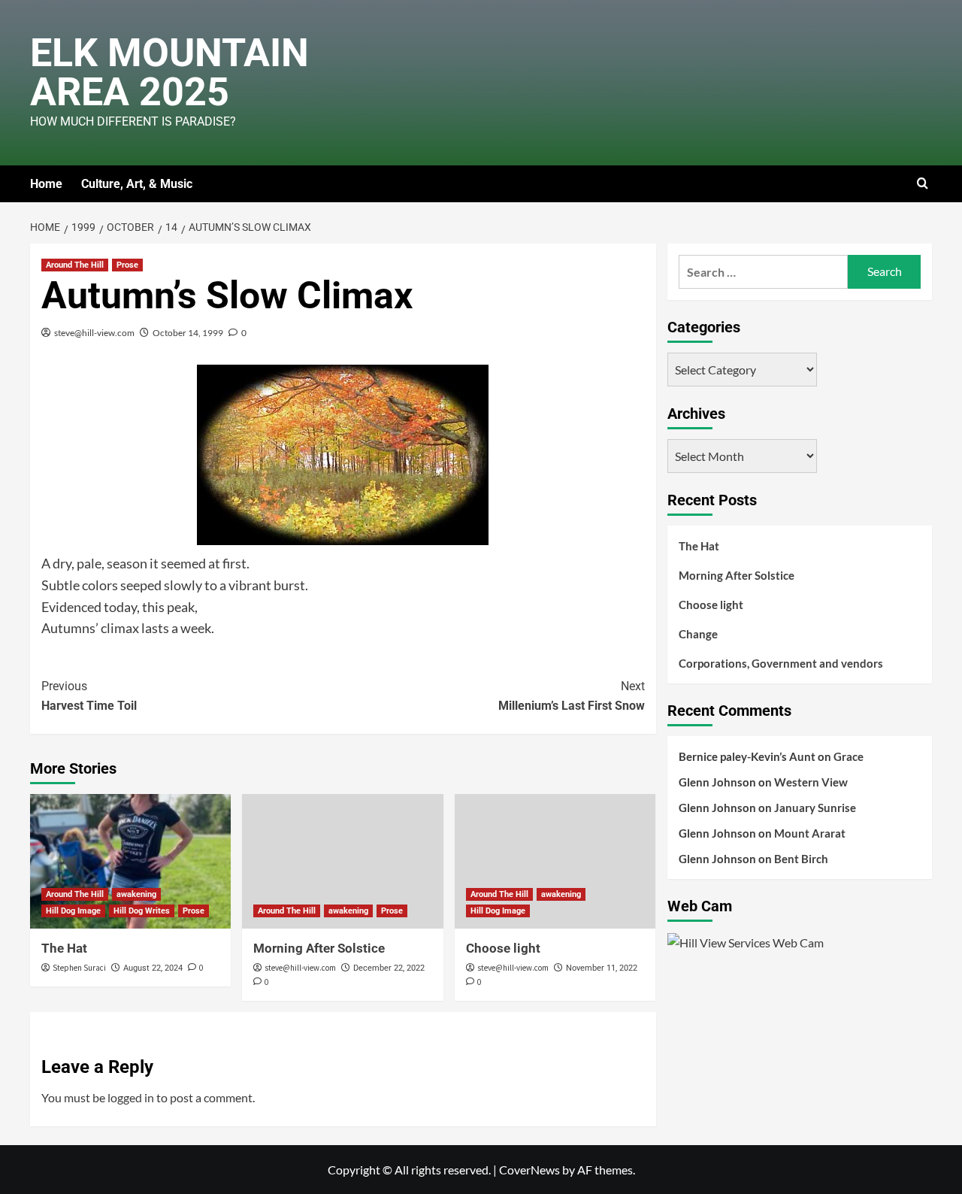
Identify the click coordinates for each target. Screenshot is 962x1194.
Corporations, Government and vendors (781, 663)
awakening (136, 894)
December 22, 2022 (389, 968)
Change (698, 634)
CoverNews (529, 1169)
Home (46, 184)
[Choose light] (555, 861)
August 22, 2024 (153, 968)
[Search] (922, 184)
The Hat (64, 948)
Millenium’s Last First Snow (571, 696)
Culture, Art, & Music (136, 184)
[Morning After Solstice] (342, 861)
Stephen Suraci (79, 967)
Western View (811, 782)
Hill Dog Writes (141, 911)
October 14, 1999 (188, 332)
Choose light (503, 948)
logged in (130, 1097)
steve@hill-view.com (94, 332)
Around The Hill (75, 265)
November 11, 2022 (601, 968)
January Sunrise (815, 807)
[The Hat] (130, 861)
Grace (848, 756)
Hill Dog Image (73, 911)
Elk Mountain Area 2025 (169, 72)
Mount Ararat (810, 833)
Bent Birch (801, 858)
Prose (127, 265)
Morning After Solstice (319, 948)
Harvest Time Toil (89, 696)
